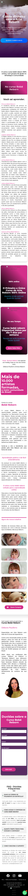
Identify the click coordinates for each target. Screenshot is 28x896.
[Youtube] (20, 876)
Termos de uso (22, 879)
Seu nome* (4, 729)
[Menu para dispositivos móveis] (26, 5)
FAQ (3, 879)
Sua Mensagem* (5, 748)
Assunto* (4, 741)
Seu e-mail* (4, 735)
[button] (24, 892)
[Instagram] (14, 876)
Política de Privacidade (11, 879)
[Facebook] (8, 876)
